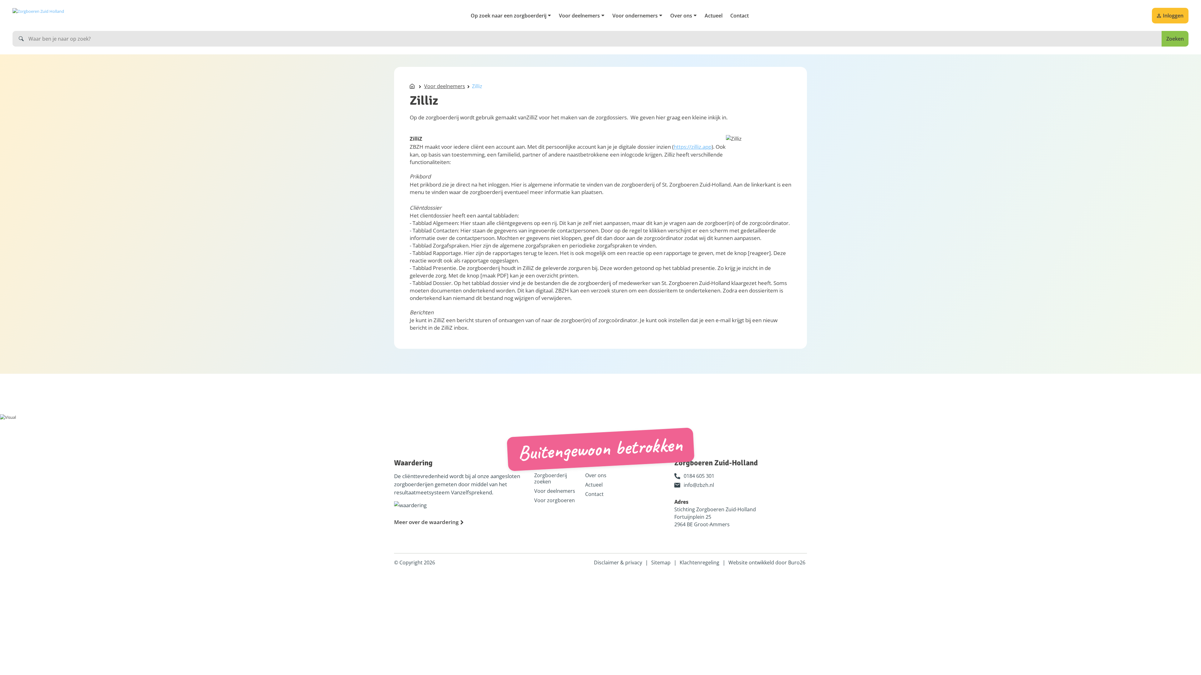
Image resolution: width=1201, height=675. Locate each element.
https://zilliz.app (693, 146)
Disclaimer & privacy (618, 562)
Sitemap (661, 562)
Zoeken (1175, 38)
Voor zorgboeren (554, 500)
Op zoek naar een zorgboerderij (508, 15)
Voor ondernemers (635, 15)
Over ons (681, 15)
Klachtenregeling (699, 562)
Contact (739, 15)
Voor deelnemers (579, 15)
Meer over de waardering (426, 522)
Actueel (713, 15)
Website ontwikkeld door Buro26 (766, 562)
